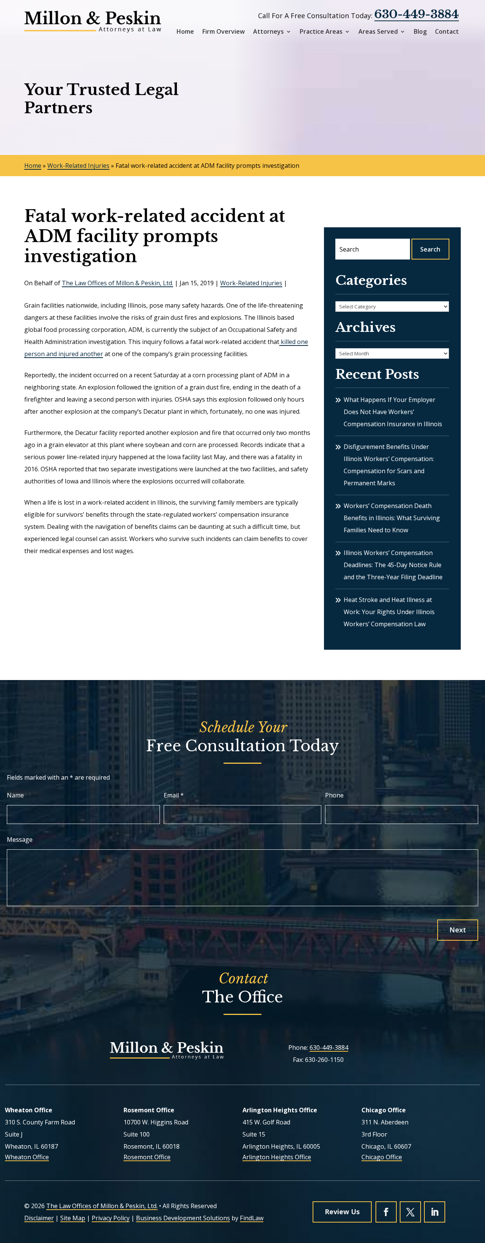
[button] (386, 1212)
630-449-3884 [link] (416, 14)
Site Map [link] (72, 1218)
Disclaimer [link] (39, 1218)
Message (20, 839)
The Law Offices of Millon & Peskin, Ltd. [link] (117, 283)
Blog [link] (420, 31)
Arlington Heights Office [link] (276, 1157)
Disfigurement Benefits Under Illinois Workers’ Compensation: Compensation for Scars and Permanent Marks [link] (389, 464)
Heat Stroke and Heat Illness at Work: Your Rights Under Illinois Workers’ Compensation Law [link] (389, 612)
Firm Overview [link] (223, 31)
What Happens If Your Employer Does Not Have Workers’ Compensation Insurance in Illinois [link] (393, 412)
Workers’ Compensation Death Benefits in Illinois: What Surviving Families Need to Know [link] (392, 518)
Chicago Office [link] (381, 1157)
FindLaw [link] (251, 1218)
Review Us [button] (342, 1211)
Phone (334, 795)
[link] (92, 22)
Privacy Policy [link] (111, 1218)
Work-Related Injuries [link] (251, 283)
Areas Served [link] (378, 31)
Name (15, 795)
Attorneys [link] (268, 31)
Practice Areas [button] (321, 31)
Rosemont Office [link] (147, 1157)
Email (174, 795)
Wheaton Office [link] (27, 1157)
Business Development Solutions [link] (183, 1218)
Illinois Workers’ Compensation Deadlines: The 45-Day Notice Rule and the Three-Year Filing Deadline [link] (393, 565)
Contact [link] (447, 31)
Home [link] (185, 31)
